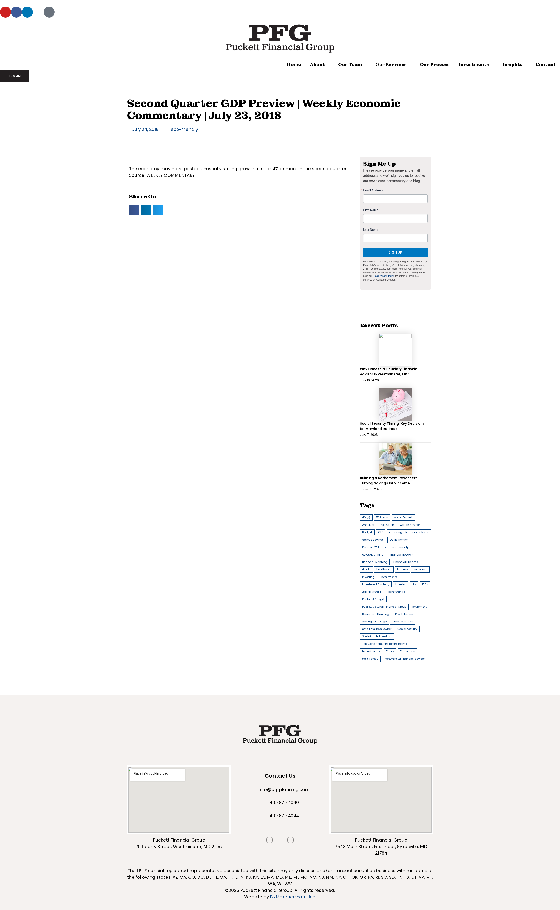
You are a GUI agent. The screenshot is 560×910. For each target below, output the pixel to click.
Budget (367, 532)
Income (402, 569)
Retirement (419, 606)
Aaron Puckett (403, 517)
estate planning (372, 554)
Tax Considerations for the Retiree (384, 644)
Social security (407, 629)
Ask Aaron (387, 525)
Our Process (435, 64)
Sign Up (395, 252)
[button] (134, 210)
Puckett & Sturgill (373, 599)
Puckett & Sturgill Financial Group (384, 606)
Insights (512, 64)
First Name (370, 209)
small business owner (376, 629)
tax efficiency (371, 651)
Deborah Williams (374, 547)
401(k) (366, 517)
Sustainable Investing (376, 636)
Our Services (391, 64)
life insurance (396, 592)
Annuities (368, 525)
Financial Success (405, 562)
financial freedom (402, 554)
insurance (420, 569)
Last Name (370, 229)
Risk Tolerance (404, 614)
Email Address (373, 190)
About (317, 64)
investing (368, 577)
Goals (366, 569)
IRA (414, 584)
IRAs (425, 584)
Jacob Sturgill (371, 592)
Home (294, 64)
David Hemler (399, 540)
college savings (373, 540)
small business (403, 621)
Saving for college (374, 621)
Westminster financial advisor (404, 659)
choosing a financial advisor (408, 532)
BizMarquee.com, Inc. (293, 897)
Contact (546, 64)
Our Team (350, 64)
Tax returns (407, 651)
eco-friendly (184, 129)
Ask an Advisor (410, 525)
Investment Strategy (375, 584)
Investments (473, 64)
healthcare (383, 569)
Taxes (390, 651)
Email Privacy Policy (383, 275)
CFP (380, 532)
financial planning (374, 562)
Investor (400, 584)
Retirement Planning (375, 614)
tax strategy (370, 659)
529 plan (382, 517)
